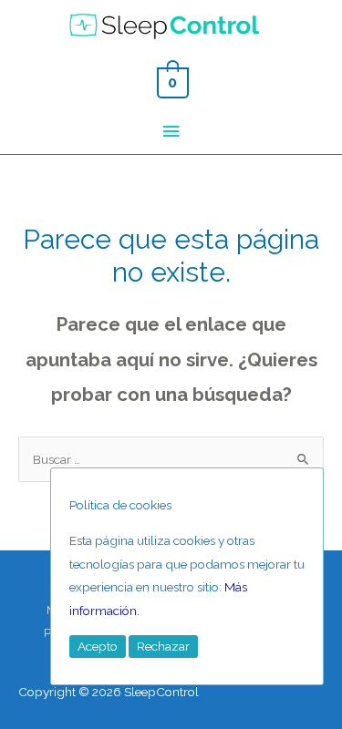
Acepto (98, 646)
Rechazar (163, 646)
